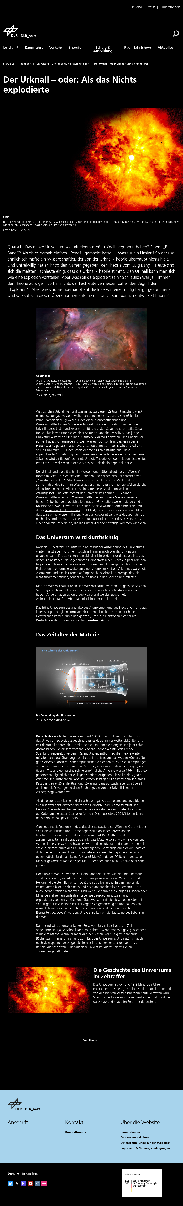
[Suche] (176, 33)
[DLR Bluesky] (10, 1185)
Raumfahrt (34, 47)
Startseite (8, 64)
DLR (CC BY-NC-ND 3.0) (57, 720)
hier (117, 947)
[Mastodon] (23, 1185)
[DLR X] (17, 1185)
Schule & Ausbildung (102, 49)
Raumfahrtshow (137, 47)
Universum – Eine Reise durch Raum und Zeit (62, 64)
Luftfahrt (10, 47)
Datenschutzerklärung (135, 1137)
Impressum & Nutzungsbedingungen (145, 1148)
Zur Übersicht (91, 1040)
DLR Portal (135, 7)
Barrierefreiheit (170, 7)
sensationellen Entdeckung (63, 510)
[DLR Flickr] (44, 1185)
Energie (75, 47)
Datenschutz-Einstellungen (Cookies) (145, 1143)
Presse (151, 7)
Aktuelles (165, 47)
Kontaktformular (76, 1132)
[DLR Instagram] (37, 1185)
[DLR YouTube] (30, 1185)
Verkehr (55, 47)
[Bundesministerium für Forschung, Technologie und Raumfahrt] (143, 1196)
